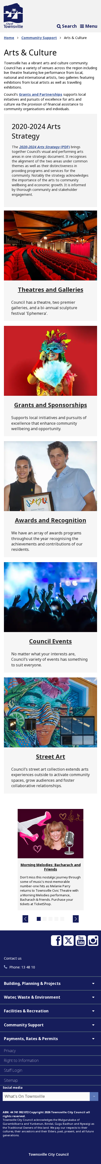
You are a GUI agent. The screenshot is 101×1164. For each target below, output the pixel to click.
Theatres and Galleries (50, 289)
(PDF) (65, 147)
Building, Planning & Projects (32, 983)
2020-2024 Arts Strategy (39, 147)
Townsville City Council (48, 1154)
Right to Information (21, 1060)
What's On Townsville (25, 1096)
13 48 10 (22, 967)
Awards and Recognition (50, 520)
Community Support (39, 37)
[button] (25, 919)
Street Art (50, 756)
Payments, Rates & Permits (31, 1038)
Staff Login (13, 1070)
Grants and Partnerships (40, 94)
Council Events (50, 641)
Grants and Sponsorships (50, 405)
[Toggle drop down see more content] (93, 983)
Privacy (10, 1050)
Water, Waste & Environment (32, 997)
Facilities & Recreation (26, 1011)
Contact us (13, 958)
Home (9, 37)
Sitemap (11, 1080)
